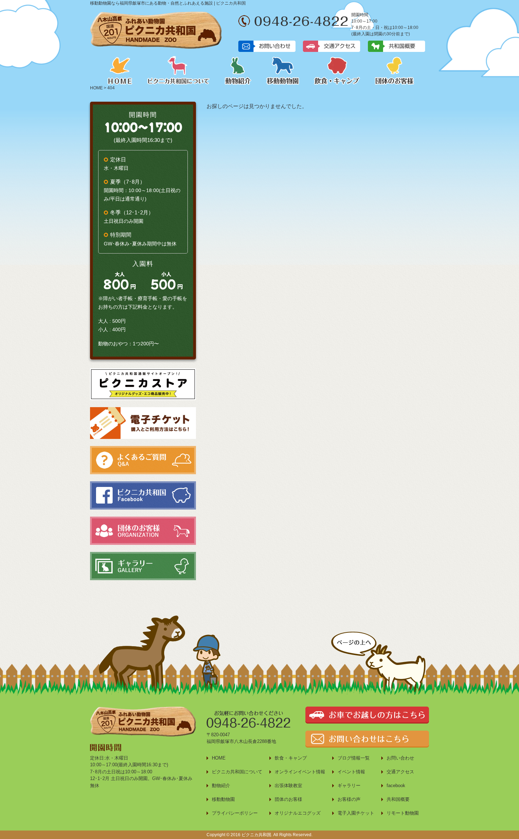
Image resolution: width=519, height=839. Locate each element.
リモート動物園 (403, 813)
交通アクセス (400, 771)
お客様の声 (349, 799)
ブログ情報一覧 (354, 758)
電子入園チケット (356, 813)
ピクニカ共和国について (178, 70)
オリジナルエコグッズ (298, 813)
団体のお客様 (394, 70)
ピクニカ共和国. (256, 834)
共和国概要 (398, 799)
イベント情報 (351, 771)
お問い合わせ (400, 758)
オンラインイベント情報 (300, 771)
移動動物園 (282, 70)
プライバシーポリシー (235, 813)
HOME (120, 70)
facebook (396, 785)
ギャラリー (349, 785)
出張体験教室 (288, 785)
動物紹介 (238, 70)
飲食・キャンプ (337, 70)
